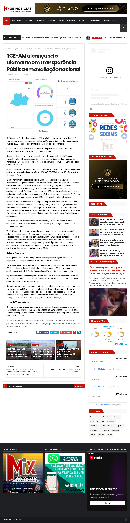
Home (8, 48)
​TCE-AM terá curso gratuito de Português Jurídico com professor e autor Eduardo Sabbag (43, 353)
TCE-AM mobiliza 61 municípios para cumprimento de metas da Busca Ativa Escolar (18, 353)
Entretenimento (67, 20)
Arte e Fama (85, 38)
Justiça (14, 48)
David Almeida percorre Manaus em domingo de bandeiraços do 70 (40, 38)
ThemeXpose (17, 519)
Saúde (109, 435)
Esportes (95, 20)
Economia (111, 421)
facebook (79, 386)
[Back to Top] (126, 519)
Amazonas (17, 20)
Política (83, 20)
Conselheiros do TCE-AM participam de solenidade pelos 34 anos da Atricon (68, 353)
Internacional (111, 20)
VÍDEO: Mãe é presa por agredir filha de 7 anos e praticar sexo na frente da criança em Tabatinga (107, 270)
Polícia (51, 20)
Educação (94, 426)
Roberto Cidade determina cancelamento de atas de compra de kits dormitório (112, 232)
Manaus (40, 20)
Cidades (100, 421)
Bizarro (8, 28)
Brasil (29, 20)
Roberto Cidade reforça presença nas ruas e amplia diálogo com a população (112, 253)
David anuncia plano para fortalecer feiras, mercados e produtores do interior (113, 242)
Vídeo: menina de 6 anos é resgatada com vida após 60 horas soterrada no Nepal (112, 222)
